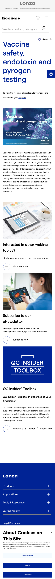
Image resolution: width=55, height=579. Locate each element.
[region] (27, 552)
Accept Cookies (27, 574)
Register (22, 97)
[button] (51, 74)
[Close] (51, 532)
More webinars (20, 266)
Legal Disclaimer (12, 523)
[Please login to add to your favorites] (7, 112)
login (30, 93)
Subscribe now (20, 339)
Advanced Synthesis (27, 9)
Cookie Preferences (27, 555)
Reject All (27, 565)
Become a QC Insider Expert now (32, 428)
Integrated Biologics (11, 9)
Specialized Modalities (42, 9)
